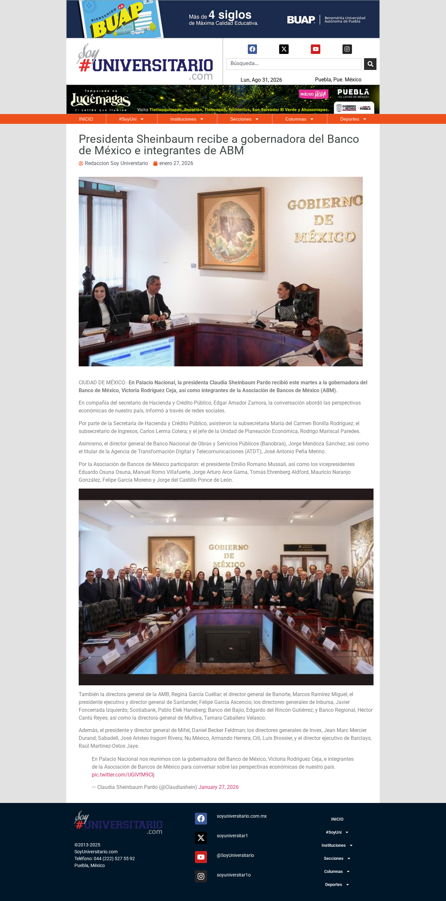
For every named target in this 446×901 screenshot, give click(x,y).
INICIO (86, 119)
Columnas (295, 119)
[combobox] (293, 64)
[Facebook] (252, 49)
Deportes (349, 119)
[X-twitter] (284, 49)
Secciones (240, 119)
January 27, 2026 (219, 787)
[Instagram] (347, 49)
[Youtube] (315, 49)
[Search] (370, 64)
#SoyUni (127, 119)
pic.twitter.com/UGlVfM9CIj (123, 775)
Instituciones (183, 119)
